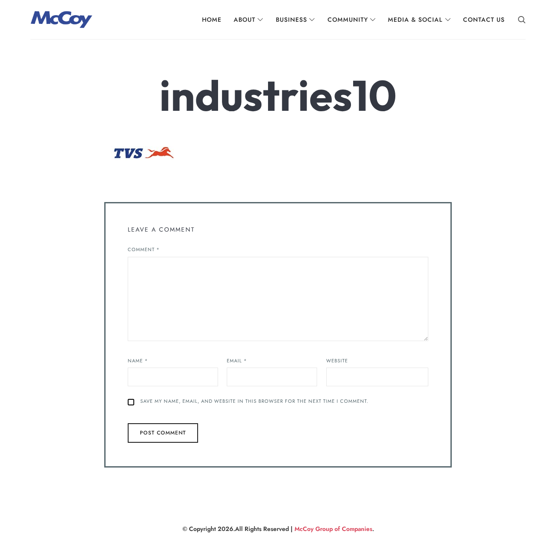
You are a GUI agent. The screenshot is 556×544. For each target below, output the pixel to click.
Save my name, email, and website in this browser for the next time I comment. (254, 401)
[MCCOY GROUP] (61, 19)
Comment (144, 249)
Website (337, 360)
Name (138, 360)
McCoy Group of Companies (333, 528)
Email (237, 360)
